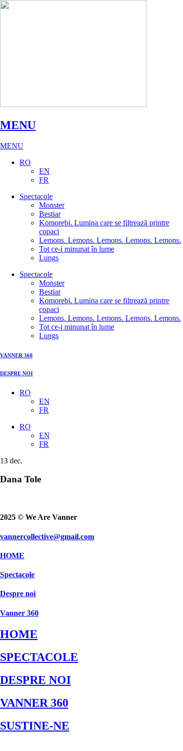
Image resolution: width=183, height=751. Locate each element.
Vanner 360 (19, 613)
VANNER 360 (16, 355)
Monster (51, 205)
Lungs (49, 258)
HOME (12, 555)
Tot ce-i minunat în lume (76, 249)
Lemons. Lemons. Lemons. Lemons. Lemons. (110, 240)
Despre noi (18, 593)
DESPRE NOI (16, 373)
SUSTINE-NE (34, 725)
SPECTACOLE (39, 657)
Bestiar (50, 214)
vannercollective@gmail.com (47, 536)
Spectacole (36, 196)
